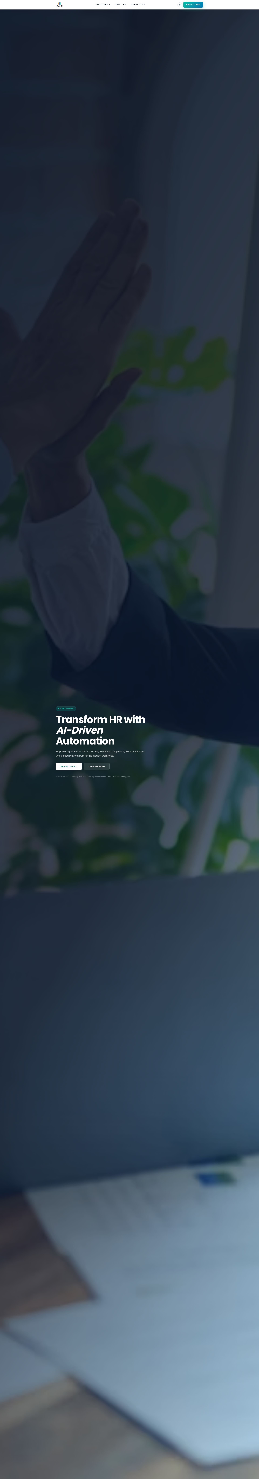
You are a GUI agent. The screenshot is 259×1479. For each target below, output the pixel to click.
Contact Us (138, 4)
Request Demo (193, 5)
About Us (120, 4)
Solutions (103, 4)
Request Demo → (68, 766)
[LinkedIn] (179, 4)
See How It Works (96, 766)
